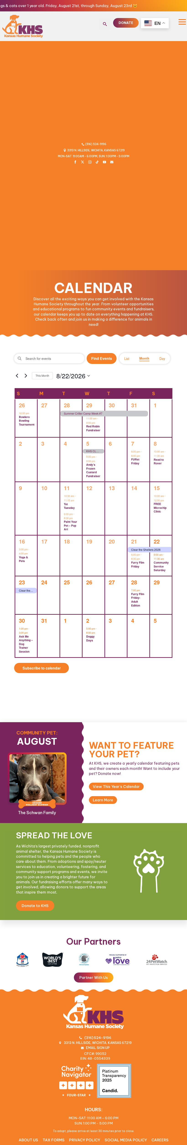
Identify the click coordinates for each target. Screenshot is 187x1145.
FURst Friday (135, 461)
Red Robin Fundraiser (93, 428)
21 (134, 541)
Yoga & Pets (23, 559)
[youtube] (104, 162)
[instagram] (90, 162)
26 (22, 405)
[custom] (82, 162)
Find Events (101, 358)
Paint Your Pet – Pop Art (70, 525)
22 (157, 541)
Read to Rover (159, 461)
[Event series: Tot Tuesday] (76, 500)
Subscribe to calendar (42, 668)
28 (67, 405)
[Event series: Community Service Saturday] (166, 558)
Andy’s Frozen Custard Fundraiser (93, 470)
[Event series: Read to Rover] (166, 455)
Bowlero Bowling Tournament (26, 420)
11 (67, 488)
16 (22, 541)
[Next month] (26, 376)
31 (134, 405)
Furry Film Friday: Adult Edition (137, 599)
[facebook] (75, 162)
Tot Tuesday (69, 506)
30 (112, 405)
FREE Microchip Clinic (160, 507)
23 (22, 582)
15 (157, 488)
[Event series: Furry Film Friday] (142, 558)
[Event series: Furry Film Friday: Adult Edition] (142, 590)
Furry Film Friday (137, 564)
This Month (42, 375)
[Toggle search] (105, 24)
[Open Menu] (182, 22)
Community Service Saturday (161, 566)
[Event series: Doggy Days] (97, 632)
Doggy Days (90, 638)
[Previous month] (17, 376)
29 (89, 405)
